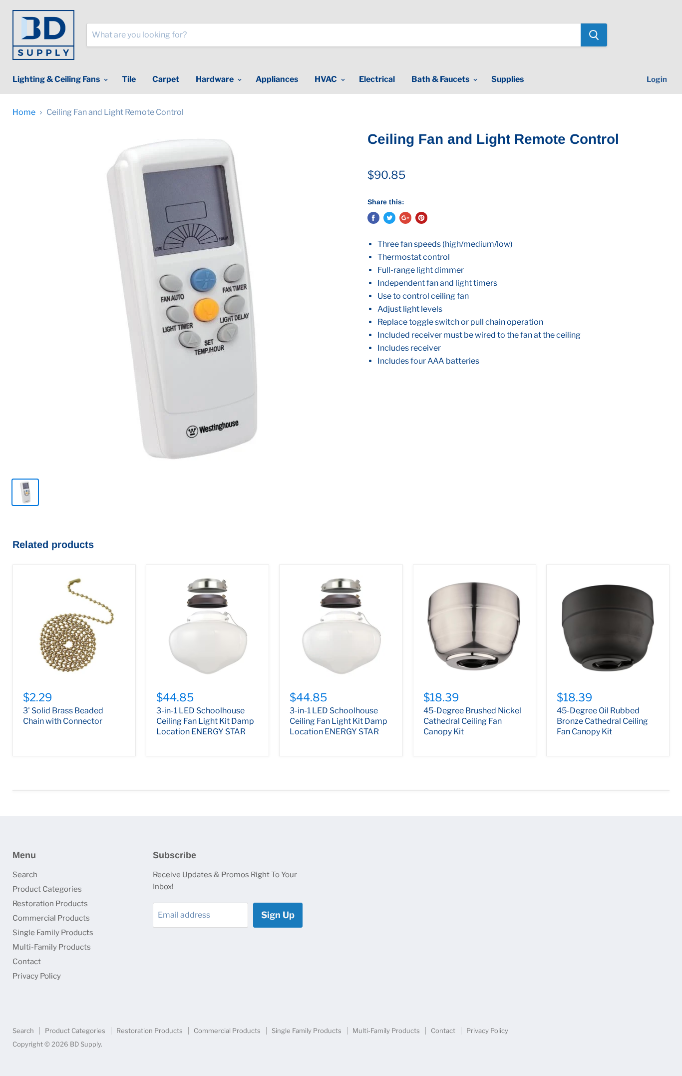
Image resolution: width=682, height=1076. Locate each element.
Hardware (215, 79)
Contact (26, 961)
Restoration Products (50, 903)
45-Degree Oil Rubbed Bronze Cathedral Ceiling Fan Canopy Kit (602, 721)
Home (23, 112)
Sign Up (278, 915)
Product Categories (47, 889)
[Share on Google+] (405, 218)
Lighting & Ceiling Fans (56, 79)
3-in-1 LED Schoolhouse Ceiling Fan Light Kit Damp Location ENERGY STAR (205, 721)
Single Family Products (52, 932)
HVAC (327, 79)
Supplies (507, 79)
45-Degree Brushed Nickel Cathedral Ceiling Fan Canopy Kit (472, 721)
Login (657, 79)
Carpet (165, 79)
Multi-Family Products (51, 947)
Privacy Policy (36, 976)
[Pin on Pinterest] (421, 218)
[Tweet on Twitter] (389, 218)
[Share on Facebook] (373, 218)
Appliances (277, 79)
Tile (129, 79)
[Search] (594, 34)
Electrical (377, 79)
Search (24, 874)
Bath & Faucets (441, 79)
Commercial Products (51, 918)
